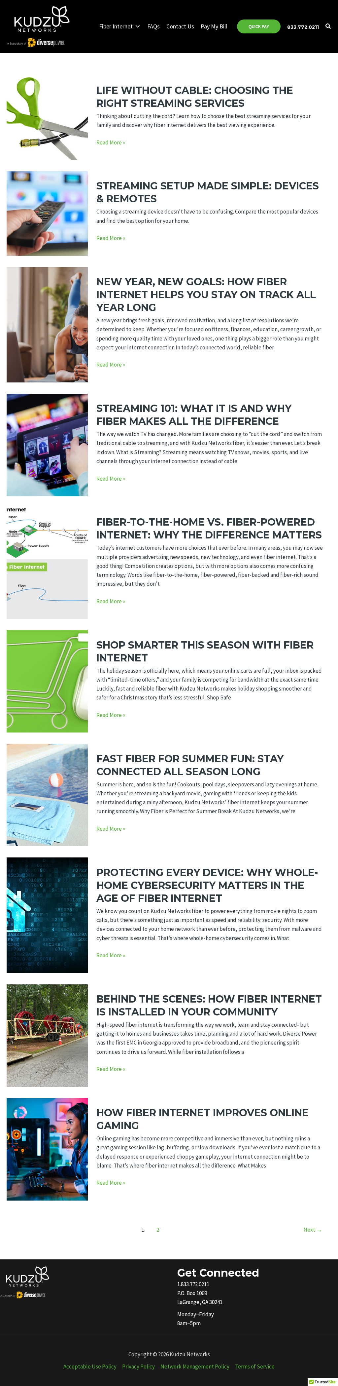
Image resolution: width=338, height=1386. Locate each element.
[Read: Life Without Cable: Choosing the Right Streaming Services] (47, 117)
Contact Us (180, 26)
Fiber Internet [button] (116, 26)
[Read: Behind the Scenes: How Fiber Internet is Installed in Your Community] (47, 1035)
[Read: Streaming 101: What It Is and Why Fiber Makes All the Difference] (47, 444)
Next (312, 1229)
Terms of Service (255, 1366)
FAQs (153, 26)
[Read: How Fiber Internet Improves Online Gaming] (47, 1148)
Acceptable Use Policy (90, 1366)
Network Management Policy (194, 1366)
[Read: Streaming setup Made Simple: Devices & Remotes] (47, 213)
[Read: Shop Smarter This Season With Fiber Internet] (47, 680)
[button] (259, 26)
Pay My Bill (214, 26)
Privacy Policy (138, 1366)
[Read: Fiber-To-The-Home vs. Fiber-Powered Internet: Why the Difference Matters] (47, 562)
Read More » (110, 143)
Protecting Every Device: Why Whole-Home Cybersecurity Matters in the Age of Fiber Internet (207, 885)
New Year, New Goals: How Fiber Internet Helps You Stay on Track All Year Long (206, 295)
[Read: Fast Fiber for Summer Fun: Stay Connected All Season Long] (47, 794)
